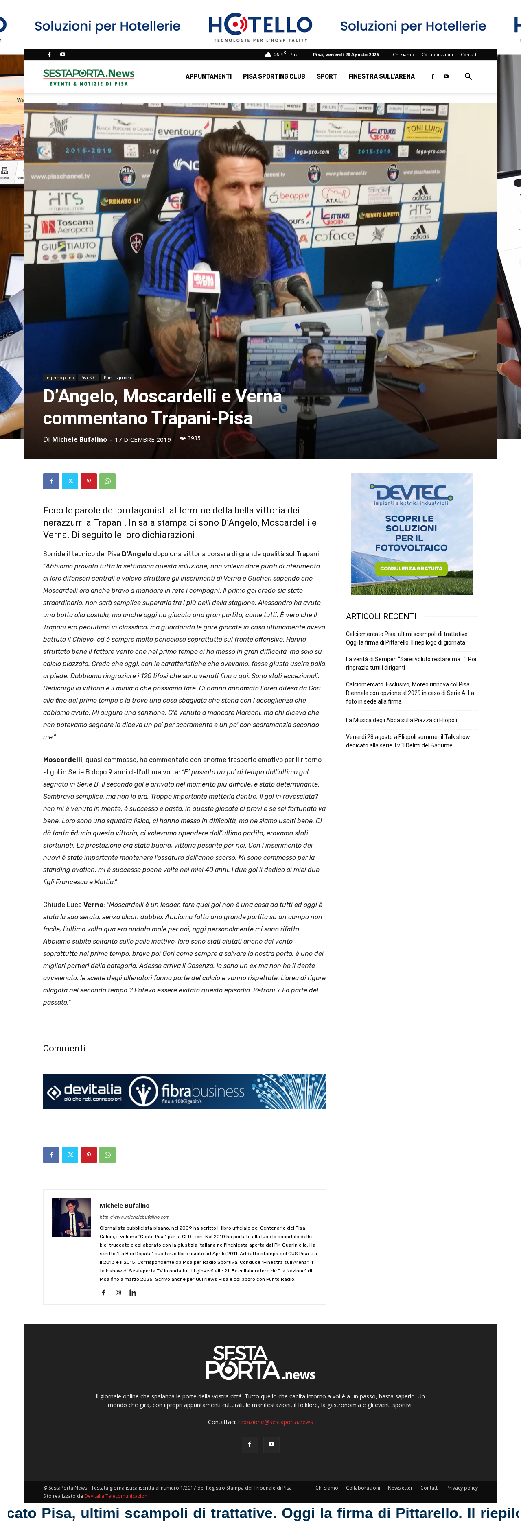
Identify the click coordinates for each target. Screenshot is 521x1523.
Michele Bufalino (79, 439)
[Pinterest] (89, 481)
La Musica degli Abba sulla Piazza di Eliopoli (401, 720)
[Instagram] (121, 1293)
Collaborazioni (437, 54)
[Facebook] (49, 54)
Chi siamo (403, 54)
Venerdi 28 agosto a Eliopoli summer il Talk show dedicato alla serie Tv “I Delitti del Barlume (408, 741)
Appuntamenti (209, 76)
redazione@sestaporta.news (275, 1422)
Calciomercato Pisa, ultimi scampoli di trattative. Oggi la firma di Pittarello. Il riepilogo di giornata (407, 638)
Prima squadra (117, 377)
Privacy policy (462, 1487)
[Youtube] (63, 54)
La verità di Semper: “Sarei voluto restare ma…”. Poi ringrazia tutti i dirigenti (411, 663)
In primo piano (60, 377)
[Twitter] (70, 481)
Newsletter (400, 1487)
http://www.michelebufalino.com (135, 1217)
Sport (327, 76)
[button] (468, 77)
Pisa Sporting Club (274, 76)
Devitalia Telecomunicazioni (116, 1495)
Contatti (469, 54)
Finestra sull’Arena (381, 76)
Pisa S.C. (89, 377)
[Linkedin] (135, 1293)
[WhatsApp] (107, 481)
